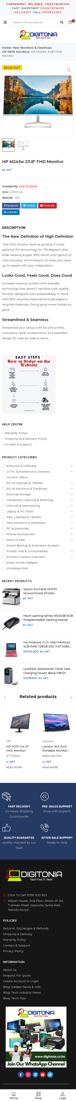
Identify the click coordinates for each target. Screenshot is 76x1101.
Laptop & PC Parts (19, 511)
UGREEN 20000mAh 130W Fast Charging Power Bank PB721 (46, 671)
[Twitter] (50, 1075)
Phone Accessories (20, 534)
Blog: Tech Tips (14, 998)
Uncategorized (17, 568)
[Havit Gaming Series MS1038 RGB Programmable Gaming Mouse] (11, 623)
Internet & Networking (23, 506)
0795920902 (52, 12)
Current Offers (17, 477)
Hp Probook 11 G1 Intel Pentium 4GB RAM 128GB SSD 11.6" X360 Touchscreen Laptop (46, 644)
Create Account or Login (21, 981)
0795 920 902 (37, 895)
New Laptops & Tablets (23, 517)
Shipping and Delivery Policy (26, 439)
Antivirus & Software (21, 466)
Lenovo (47, 741)
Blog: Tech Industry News (22, 992)
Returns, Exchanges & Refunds (26, 928)
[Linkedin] (35, 1075)
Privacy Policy (13, 951)
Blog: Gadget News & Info (22, 987)
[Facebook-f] (21, 1075)
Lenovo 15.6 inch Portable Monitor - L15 (56, 750)
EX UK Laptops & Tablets (24, 483)
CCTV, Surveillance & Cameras (28, 471)
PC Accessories (17, 528)
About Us (10, 970)
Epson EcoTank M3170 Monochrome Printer (40, 591)
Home (6, 48)
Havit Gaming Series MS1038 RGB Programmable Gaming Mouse (48, 618)
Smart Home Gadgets (22, 562)
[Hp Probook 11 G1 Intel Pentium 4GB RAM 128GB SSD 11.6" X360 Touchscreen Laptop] (11, 650)
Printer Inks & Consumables (27, 551)
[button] (69, 70)
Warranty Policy (16, 433)
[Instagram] (28, 1075)
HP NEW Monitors (15, 52)
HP (17, 198)
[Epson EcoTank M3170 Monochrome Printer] (11, 597)
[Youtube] (43, 1075)
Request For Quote (17, 975)
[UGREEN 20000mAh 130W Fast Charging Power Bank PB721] (11, 676)
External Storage (18, 494)
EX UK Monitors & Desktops (26, 489)
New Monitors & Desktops (32, 48)
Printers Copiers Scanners (25, 557)
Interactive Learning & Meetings (30, 500)
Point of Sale (15, 540)
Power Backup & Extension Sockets (32, 545)
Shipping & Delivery (17, 934)
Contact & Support (18, 444)
